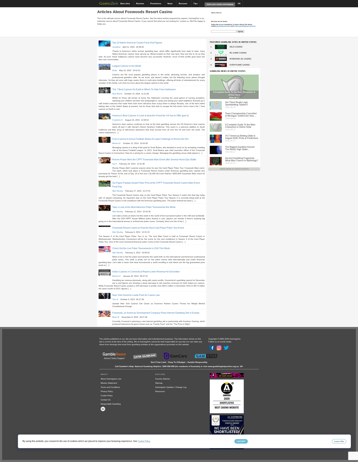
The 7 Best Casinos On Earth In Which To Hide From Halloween (144, 89)
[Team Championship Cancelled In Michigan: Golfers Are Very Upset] (216, 116)
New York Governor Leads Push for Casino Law (136, 295)
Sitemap (158, 383)
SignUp (240, 31)
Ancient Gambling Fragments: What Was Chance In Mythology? (241, 159)
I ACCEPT (241, 441)
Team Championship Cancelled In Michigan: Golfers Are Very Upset (240, 114)
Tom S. (115, 299)
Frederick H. (117, 120)
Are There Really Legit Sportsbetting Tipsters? (236, 103)
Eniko (114, 70)
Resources (160, 391)
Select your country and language (219, 4)
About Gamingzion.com (111, 379)
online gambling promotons (244, 26)
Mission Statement (109, 383)
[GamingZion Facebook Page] (211, 348)
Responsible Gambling (111, 404)
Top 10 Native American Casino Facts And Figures (137, 42)
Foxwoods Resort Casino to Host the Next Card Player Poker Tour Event (148, 228)
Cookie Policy (107, 395)
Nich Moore (117, 94)
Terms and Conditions (110, 387)
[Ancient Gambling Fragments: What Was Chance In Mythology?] (216, 161)
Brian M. (116, 317)
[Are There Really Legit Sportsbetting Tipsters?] (216, 105)
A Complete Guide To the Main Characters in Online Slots (240, 125)
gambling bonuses (223, 26)
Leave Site (339, 441)
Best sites (125, 3)
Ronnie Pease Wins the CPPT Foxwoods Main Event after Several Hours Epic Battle (154, 159)
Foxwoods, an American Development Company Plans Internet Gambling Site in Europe (155, 313)
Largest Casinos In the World (126, 66)
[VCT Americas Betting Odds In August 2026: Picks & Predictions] (216, 138)
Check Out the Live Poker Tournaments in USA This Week (141, 248)
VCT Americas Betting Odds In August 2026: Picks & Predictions (241, 137)
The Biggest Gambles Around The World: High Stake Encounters (239, 148)
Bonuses (183, 3)
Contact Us (105, 400)
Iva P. (114, 164)
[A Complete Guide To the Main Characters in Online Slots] (216, 127)
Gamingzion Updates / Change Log (170, 387)
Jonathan (116, 47)
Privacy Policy (107, 391)
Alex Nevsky (117, 191)
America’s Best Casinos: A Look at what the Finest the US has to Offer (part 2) (150, 115)
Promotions (156, 3)
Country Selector (162, 379)
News (170, 3)
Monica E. (116, 143)
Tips (195, 3)
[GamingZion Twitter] (226, 348)
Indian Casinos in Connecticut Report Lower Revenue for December (146, 271)
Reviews (140, 3)
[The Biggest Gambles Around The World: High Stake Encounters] (216, 150)
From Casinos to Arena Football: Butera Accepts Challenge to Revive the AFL (150, 139)
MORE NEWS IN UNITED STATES (234, 169)
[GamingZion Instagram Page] (219, 348)
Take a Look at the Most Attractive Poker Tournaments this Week (144, 207)
